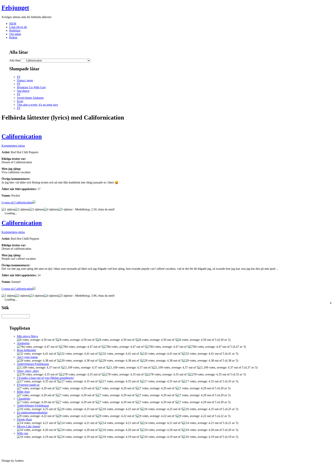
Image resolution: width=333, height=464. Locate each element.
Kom (20, 101)
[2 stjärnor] (22, 209)
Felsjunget (15, 7)
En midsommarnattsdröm (32, 412)
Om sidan (15, 34)
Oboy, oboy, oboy (28, 371)
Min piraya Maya (27, 336)
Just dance (23, 90)
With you (22, 433)
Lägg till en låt (18, 27)
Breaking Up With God (31, 87)
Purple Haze (24, 419)
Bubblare (14, 30)
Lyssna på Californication (17, 202)
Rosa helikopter (26, 350)
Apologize (23, 343)
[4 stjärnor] (51, 209)
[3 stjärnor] (36, 209)
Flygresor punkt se (28, 384)
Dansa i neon (25, 80)
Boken (13, 37)
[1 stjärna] (8, 209)
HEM (12, 23)
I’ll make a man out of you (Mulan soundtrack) (45, 377)
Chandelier (23, 398)
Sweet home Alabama (30, 97)
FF (18, 77)
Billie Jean (23, 391)
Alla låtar (14, 60)
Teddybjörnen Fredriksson (33, 364)
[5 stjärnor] (65, 209)
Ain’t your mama (27, 357)
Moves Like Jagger (28, 426)
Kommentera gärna (13, 145)
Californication (22, 136)
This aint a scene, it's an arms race (37, 104)
